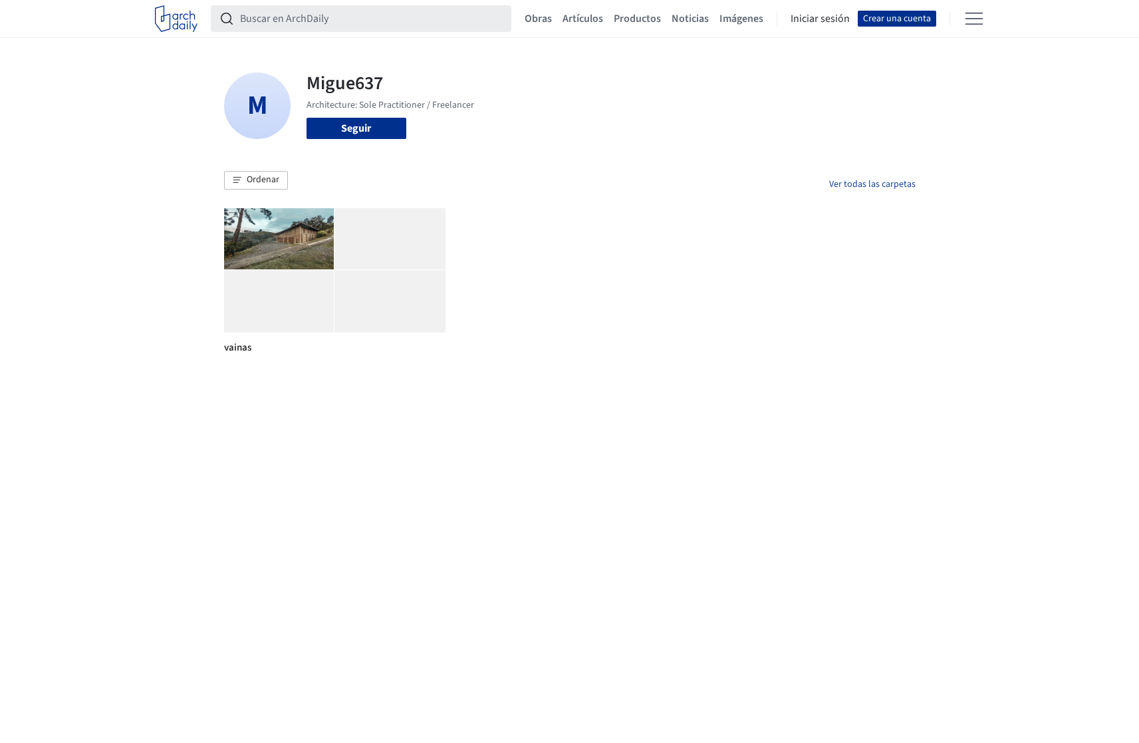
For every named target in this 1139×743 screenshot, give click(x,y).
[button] (256, 180)
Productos (637, 18)
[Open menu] (974, 18)
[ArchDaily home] (176, 18)
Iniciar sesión (820, 18)
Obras (538, 18)
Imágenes (741, 18)
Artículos (583, 18)
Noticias (690, 18)
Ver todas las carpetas (872, 184)
